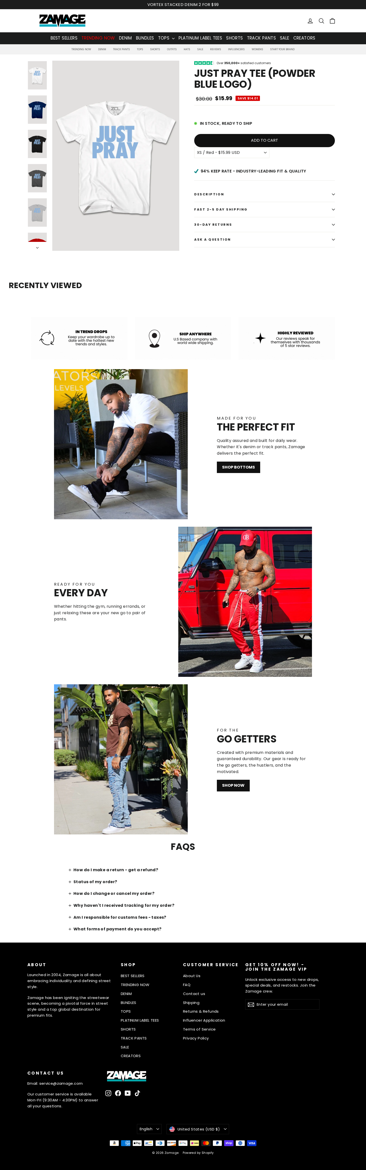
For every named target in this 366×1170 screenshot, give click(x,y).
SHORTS (234, 38)
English (146, 1128)
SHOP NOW (233, 785)
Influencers (236, 49)
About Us (191, 975)
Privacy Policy (196, 1038)
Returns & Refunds (201, 1011)
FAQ (186, 984)
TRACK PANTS (261, 38)
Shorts (155, 49)
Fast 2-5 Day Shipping (221, 209)
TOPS (164, 38)
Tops (140, 49)
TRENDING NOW (98, 38)
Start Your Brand (282, 49)
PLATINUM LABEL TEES (200, 38)
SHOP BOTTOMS (238, 467)
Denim (102, 49)
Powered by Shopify (198, 1153)
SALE (284, 38)
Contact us (194, 993)
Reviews (215, 49)
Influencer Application (204, 1020)
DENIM (125, 38)
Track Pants (121, 49)
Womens (257, 49)
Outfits (172, 49)
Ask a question (212, 239)
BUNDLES (145, 38)
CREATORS (304, 38)
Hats (187, 49)
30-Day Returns (213, 224)
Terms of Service (199, 1029)
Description (209, 194)
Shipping (191, 1002)
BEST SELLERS (64, 38)
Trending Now (81, 49)
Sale (200, 49)
